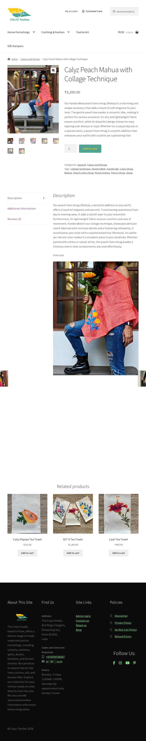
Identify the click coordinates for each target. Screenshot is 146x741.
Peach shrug (118, 172)
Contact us (82, 620)
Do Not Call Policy (126, 629)
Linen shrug (126, 168)
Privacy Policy (123, 622)
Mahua (68, 172)
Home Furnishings (18, 32)
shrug (129, 172)
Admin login (83, 616)
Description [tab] (14, 198)
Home (15, 59)
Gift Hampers (15, 46)
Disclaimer (121, 616)
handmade (113, 168)
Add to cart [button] (27, 553)
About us (81, 625)
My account (71, 11)
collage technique (80, 168)
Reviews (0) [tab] (14, 219)
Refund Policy (123, 636)
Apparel (81, 164)
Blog (79, 630)
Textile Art (82, 32)
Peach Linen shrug (83, 172)
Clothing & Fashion (52, 32)
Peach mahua (102, 172)
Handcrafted (98, 168)
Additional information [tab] (21, 208)
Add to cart (90, 148)
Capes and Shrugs (30, 59)
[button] (53, 70)
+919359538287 (55, 657)
